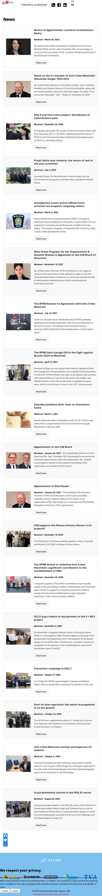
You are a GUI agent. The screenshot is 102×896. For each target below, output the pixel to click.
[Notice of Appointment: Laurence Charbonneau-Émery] (51, 47)
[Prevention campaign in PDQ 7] (51, 680)
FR (72, 1)
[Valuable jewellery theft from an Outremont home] (51, 419)
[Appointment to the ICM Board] (51, 460)
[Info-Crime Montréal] (9, 2)
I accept (5, 891)
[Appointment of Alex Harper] (51, 499)
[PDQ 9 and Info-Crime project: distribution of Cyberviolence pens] (51, 132)
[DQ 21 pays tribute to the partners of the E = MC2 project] (51, 636)
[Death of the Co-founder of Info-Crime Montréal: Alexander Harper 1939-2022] (51, 89)
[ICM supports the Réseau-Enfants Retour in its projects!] (51, 539)
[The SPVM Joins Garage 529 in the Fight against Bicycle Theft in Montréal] (51, 372)
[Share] (51, 844)
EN (72, 4)
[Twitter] (51, 840)
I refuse (15, 891)
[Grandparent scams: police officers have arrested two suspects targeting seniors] (51, 221)
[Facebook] (51, 836)
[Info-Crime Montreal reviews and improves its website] (51, 764)
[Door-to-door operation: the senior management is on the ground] (51, 719)
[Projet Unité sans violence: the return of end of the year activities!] (51, 175)
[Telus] (51, 860)
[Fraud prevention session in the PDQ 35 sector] (51, 809)
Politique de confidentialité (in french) (51, 894)
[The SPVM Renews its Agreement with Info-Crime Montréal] (51, 322)
